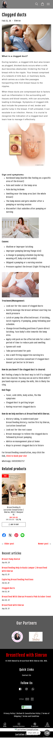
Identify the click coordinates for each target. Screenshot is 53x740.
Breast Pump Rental (11, 559)
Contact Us (26, 675)
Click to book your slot (16, 456)
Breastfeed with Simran (13, 605)
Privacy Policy (9, 713)
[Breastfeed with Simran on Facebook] (20, 690)
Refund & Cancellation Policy (29, 713)
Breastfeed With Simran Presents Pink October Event (26, 596)
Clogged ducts (8, 588)
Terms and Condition (31, 716)
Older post (9, 543)
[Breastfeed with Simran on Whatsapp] (33, 690)
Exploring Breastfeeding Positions (17, 579)
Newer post (43, 543)
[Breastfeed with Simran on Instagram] (26, 690)
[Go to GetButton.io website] (47, 737)
